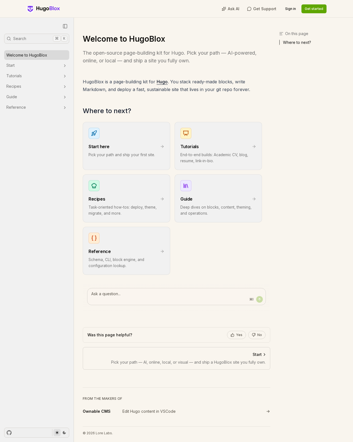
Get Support (264, 8)
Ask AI (233, 8)
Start (10, 65)
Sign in (290, 9)
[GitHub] (9, 432)
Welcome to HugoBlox (26, 55)
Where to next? (107, 111)
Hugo (162, 81)
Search (39, 38)
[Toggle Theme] (60, 432)
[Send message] (259, 299)
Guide (11, 97)
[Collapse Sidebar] (65, 26)
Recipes (13, 86)
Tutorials (14, 76)
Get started (314, 9)
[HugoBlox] (43, 9)
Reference (16, 107)
